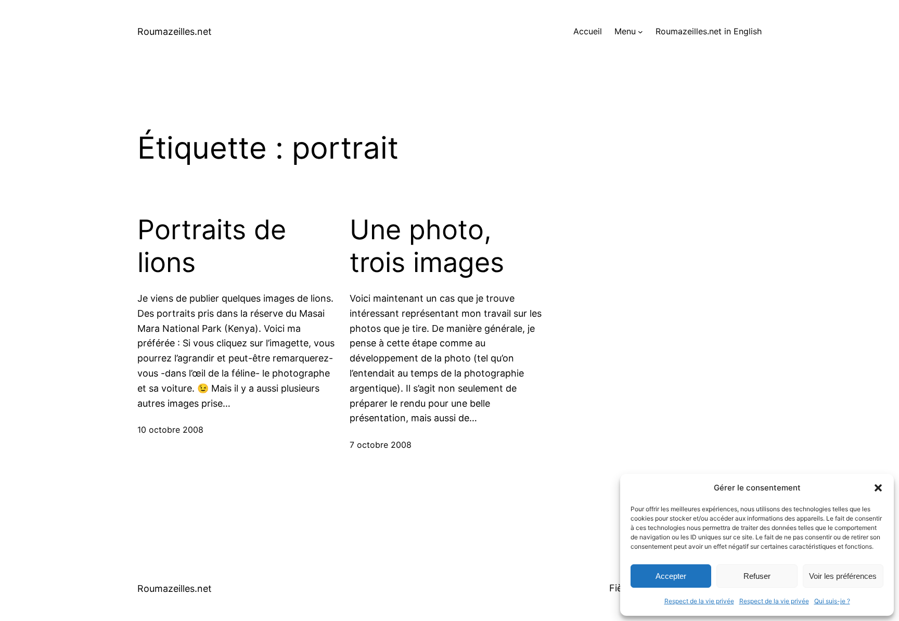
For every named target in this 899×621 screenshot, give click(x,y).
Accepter (671, 576)
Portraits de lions (211, 246)
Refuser (756, 576)
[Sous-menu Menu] (640, 31)
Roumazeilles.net (174, 31)
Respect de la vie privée (699, 601)
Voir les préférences (843, 576)
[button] (878, 488)
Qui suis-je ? (832, 601)
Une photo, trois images (427, 246)
